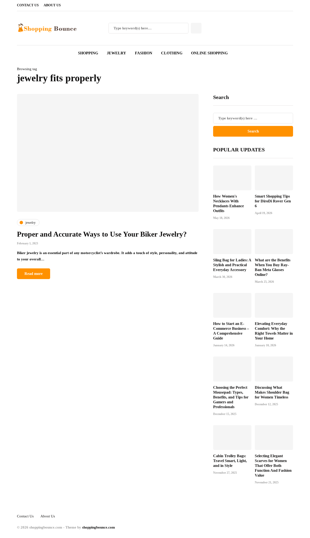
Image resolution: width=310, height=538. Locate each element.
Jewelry (116, 53)
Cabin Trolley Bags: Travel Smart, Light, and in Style (230, 461)
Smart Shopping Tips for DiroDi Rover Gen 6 (273, 201)
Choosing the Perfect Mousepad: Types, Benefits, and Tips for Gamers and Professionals (230, 397)
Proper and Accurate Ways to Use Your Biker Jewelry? (102, 234)
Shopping (88, 53)
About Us (52, 5)
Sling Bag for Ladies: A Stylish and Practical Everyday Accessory (232, 265)
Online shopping (209, 53)
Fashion (143, 53)
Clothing (171, 53)
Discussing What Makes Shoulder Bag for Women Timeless (272, 392)
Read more (33, 274)
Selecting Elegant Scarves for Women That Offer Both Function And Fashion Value (273, 465)
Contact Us (28, 5)
